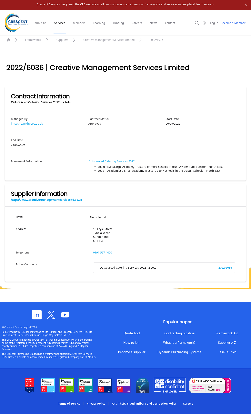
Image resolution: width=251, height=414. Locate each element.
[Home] (8, 40)
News (153, 23)
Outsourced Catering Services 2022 (111, 161)
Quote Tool (132, 333)
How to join (131, 342)
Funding (118, 23)
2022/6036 (225, 267)
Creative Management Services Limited (109, 40)
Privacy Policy (96, 403)
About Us (40, 23)
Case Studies (227, 352)
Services (59, 23)
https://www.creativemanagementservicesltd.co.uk (46, 200)
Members (79, 23)
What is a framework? (179, 342)
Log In (214, 23)
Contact (170, 23)
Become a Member (233, 23)
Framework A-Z (227, 333)
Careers (137, 23)
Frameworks (33, 40)
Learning (99, 23)
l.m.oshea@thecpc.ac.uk (27, 123)
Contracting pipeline (179, 333)
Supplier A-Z (227, 342)
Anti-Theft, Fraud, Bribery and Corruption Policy (144, 403)
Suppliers (62, 40)
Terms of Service (69, 403)
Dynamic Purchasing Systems (179, 352)
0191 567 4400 (102, 252)
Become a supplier (132, 352)
